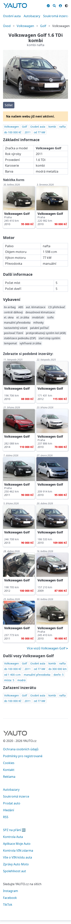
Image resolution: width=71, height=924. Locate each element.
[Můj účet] (60, 5)
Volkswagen (25, 26)
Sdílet (9, 105)
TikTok (7, 904)
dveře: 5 (59, 674)
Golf (43, 26)
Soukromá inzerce (56, 16)
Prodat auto (11, 803)
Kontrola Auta (13, 837)
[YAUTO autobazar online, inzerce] (15, 6)
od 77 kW (39, 132)
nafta (62, 126)
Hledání (8, 810)
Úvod (7, 26)
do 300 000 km (57, 669)
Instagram (10, 891)
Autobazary (32, 16)
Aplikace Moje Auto (16, 844)
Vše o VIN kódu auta (17, 857)
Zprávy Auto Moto (16, 864)
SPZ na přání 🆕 (14, 830)
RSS (5, 817)
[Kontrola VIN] (48, 5)
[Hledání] (54, 5)
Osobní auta (12, 16)
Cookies (8, 763)
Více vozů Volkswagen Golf (46, 648)
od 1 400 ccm (12, 674)
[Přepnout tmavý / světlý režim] (66, 5)
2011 (28, 132)
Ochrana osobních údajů (20, 749)
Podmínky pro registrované (22, 756)
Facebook (10, 898)
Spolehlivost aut (14, 871)
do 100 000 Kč (12, 132)
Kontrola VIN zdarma (18, 850)
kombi (52, 126)
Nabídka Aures (13, 180)
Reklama (9, 777)
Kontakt (8, 770)
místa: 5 (9, 680)
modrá (21, 680)
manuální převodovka (37, 674)
